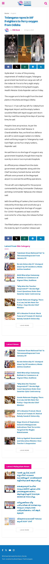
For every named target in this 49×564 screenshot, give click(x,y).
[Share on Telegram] (33, 67)
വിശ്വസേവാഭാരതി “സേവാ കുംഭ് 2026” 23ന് (29, 520)
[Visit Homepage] (24, 3)
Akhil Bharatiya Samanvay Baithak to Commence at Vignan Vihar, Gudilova (28, 278)
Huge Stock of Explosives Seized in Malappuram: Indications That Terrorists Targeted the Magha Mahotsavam (28, 427)
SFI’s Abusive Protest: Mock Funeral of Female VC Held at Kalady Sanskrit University (29, 316)
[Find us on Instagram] (14, 550)
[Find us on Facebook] (2, 550)
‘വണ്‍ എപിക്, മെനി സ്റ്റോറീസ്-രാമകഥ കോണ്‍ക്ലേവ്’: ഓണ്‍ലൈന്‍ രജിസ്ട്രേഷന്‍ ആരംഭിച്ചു (29, 476)
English (13, 13)
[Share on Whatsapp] (25, 67)
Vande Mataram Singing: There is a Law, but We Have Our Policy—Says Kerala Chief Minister (30, 303)
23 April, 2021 (29, 30)
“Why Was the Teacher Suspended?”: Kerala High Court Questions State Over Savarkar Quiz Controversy (29, 290)
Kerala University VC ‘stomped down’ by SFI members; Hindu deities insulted (30, 266)
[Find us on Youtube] (10, 550)
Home (7, 13)
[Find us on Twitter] (6, 550)
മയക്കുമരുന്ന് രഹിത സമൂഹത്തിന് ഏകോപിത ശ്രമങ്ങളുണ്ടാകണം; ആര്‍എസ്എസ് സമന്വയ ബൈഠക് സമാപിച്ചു (28, 491)
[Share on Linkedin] (40, 67)
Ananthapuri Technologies (23, 559)
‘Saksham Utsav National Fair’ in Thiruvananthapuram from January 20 (30, 255)
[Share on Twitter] (16, 67)
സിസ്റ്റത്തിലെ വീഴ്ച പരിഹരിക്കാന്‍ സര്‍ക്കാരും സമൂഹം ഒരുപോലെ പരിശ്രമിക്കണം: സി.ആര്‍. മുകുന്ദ (29, 507)
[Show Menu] (3, 3)
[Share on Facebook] (8, 67)
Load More (24, 325)
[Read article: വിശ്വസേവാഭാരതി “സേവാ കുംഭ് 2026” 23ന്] (10, 521)
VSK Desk (16, 30)
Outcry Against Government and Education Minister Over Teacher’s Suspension (29, 441)
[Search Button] (45, 3)
